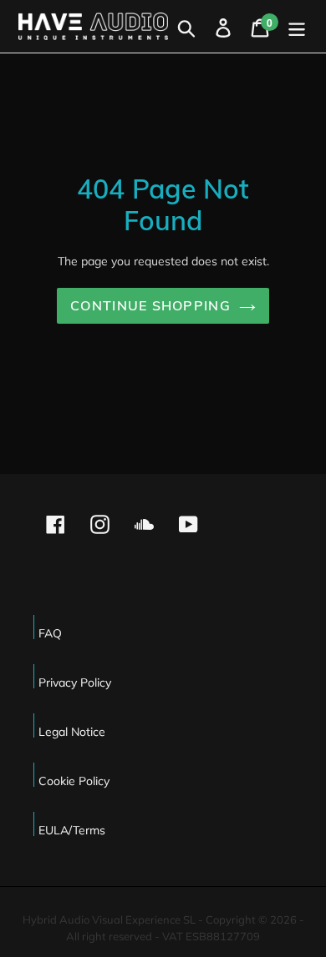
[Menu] (296, 26)
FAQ (50, 633)
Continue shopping (150, 305)
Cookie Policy (74, 780)
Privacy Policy (74, 682)
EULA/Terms (71, 830)
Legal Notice (71, 731)
